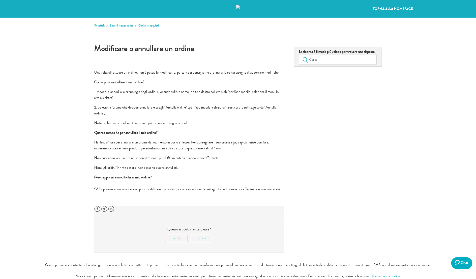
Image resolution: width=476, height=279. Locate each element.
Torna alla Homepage (393, 8)
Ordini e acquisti (148, 25)
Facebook (97, 209)
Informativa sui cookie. (385, 276)
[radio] (176, 238)
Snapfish (99, 25)
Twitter (104, 209)
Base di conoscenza (121, 25)
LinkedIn (111, 209)
